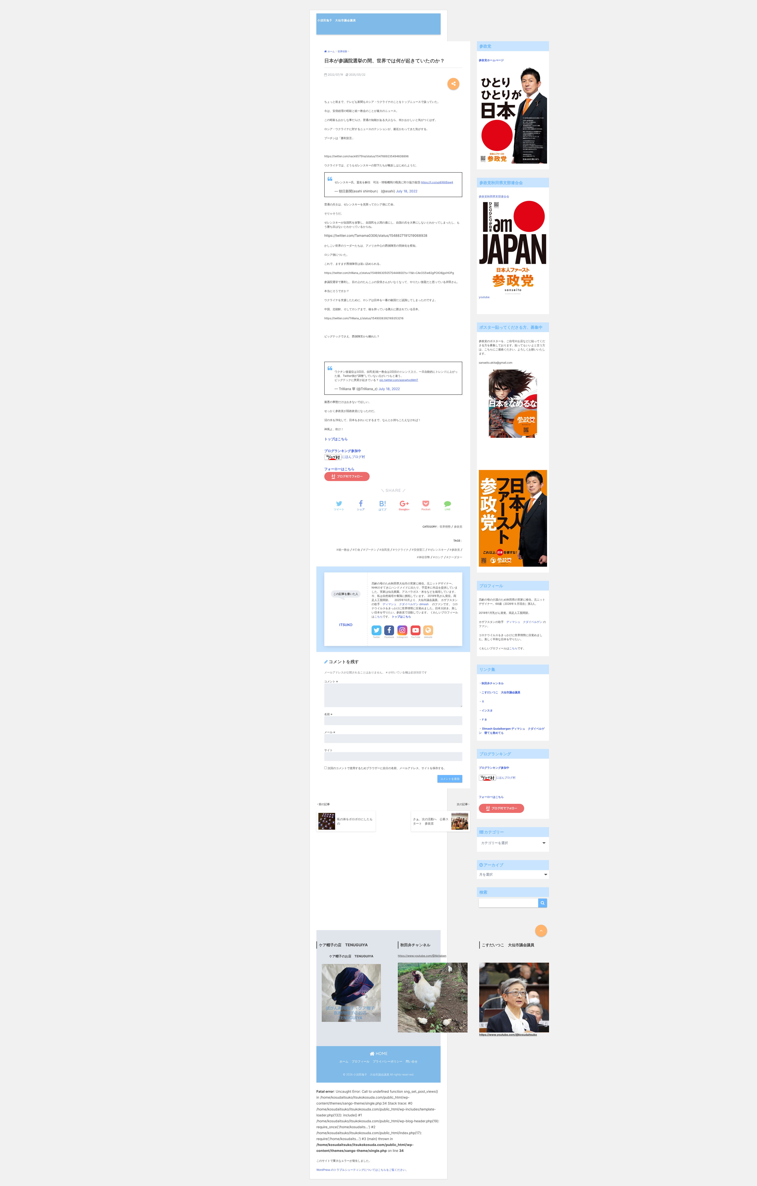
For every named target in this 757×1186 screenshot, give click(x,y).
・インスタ (486, 710)
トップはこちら (336, 439)
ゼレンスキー (438, 549)
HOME (381, 1053)
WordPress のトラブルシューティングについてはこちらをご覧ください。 (362, 1169)
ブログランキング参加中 (342, 451)
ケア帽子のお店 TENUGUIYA (351, 956)
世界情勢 (445, 526)
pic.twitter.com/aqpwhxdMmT (398, 380)
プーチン (370, 549)
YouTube (415, 637)
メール (329, 732)
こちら (378, 616)
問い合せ (412, 1061)
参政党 (458, 526)
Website (428, 637)
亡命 (357, 549)
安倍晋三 (419, 549)
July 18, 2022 (406, 191)
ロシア (439, 557)
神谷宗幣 (424, 557)
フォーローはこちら (339, 469)
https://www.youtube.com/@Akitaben (422, 955)
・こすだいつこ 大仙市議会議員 (499, 692)
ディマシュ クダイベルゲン (524, 621)
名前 (328, 714)
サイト (328, 750)
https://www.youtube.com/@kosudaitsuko (508, 1034)
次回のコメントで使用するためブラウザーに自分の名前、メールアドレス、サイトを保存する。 (387, 768)
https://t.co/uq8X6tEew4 (437, 182)
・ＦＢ (483, 719)
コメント (331, 681)
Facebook (389, 637)
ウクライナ (402, 549)
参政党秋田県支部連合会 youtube (495, 247)
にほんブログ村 (353, 457)
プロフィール (360, 1061)
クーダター (455, 557)
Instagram (402, 637)
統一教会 (344, 549)
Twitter (376, 637)
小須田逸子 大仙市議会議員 (336, 20)
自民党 (385, 549)
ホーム (343, 1061)
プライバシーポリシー (387, 1061)
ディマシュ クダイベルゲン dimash (406, 604)
